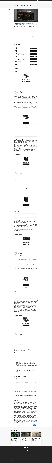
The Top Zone (14, 2)
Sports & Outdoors (28, 458)
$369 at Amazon (33, 61)
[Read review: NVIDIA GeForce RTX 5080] (26, 48)
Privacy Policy (12, 459)
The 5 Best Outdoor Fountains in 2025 (15, 439)
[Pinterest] (40, 0)
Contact (12, 460)
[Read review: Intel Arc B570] (26, 61)
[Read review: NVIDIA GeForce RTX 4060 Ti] (26, 64)
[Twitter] (38, 0)
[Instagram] (39, 0)
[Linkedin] (40, 0)
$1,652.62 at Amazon (33, 48)
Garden (27, 457)
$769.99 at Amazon (26, 164)
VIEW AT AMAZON (26, 244)
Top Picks (18, 4)
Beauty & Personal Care (29, 459)
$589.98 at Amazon (33, 64)
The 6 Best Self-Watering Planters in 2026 (36, 439)
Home (15, 4)
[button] (33, 425)
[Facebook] (37, 0)
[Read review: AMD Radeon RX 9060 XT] (26, 56)
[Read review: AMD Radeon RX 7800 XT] (26, 59)
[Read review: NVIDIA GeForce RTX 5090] (26, 51)
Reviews (12, 457)
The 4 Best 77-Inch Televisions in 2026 (26, 439)
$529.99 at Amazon (33, 56)
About (11, 458)
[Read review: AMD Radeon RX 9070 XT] (26, 54)
